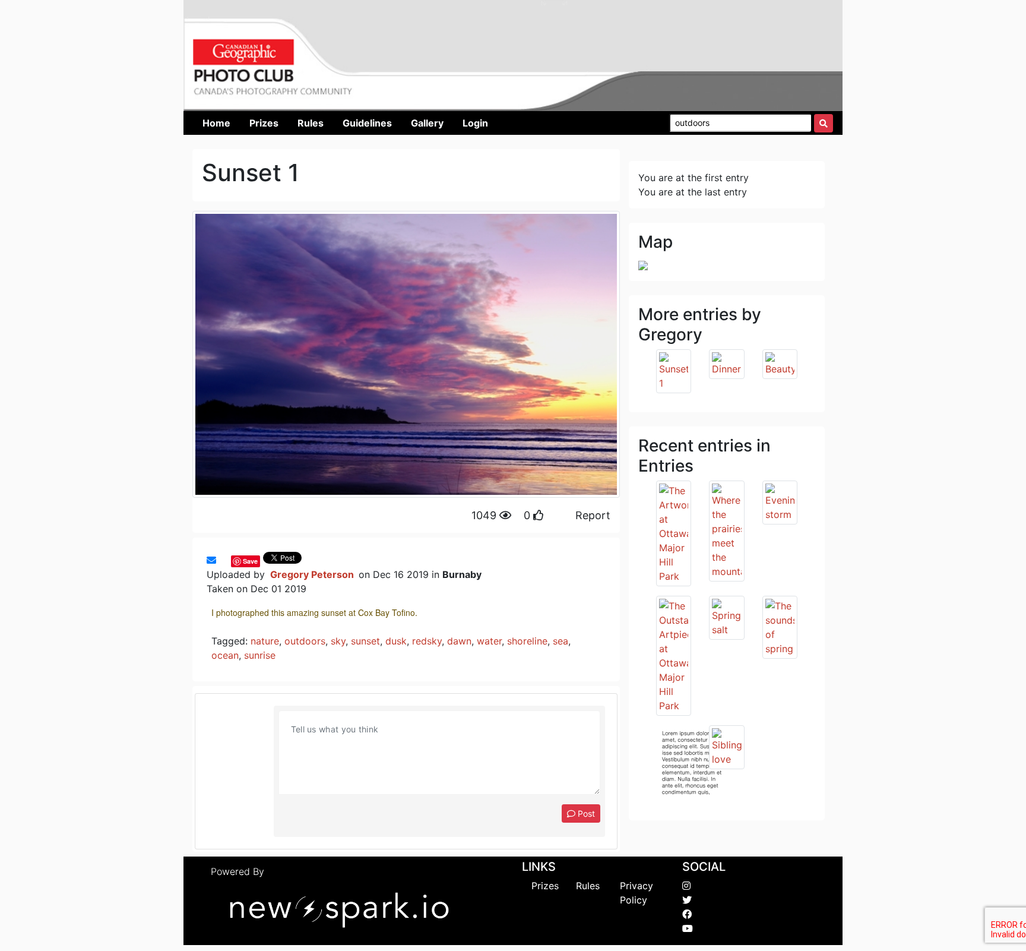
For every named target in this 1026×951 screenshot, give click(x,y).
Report (592, 515)
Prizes (545, 886)
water (489, 641)
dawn (459, 641)
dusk (396, 641)
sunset (365, 641)
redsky (427, 641)
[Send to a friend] (211, 560)
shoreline (527, 641)
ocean (225, 655)
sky (338, 641)
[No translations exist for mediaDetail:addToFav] (222, 560)
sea (560, 641)
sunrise (260, 655)
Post (585, 813)
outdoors (304, 641)
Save (250, 561)
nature (265, 641)
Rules (588, 886)
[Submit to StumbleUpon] (228, 560)
